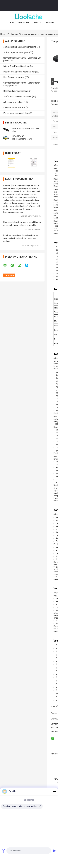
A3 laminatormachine (28, 34)
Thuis (11, 23)
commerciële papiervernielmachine (19, 47)
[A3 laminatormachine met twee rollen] (6, 130)
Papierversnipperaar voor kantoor (19, 71)
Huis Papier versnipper (13, 77)
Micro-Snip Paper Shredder (16, 66)
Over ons (49, 23)
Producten (24, 23)
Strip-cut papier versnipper (16, 52)
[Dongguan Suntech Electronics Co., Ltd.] (29, 16)
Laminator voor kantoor (14, 107)
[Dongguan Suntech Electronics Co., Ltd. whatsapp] (14, 265)
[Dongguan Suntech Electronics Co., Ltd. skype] (28, 265)
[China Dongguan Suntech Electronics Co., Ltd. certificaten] (11, 162)
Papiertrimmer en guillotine (16, 113)
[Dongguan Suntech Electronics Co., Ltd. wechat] (21, 265)
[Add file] (3, 851)
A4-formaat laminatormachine (17, 96)
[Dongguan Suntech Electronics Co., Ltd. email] (6, 265)
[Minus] (54, 791)
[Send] (54, 851)
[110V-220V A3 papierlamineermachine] (6, 137)
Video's (37, 23)
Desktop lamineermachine (15, 91)
